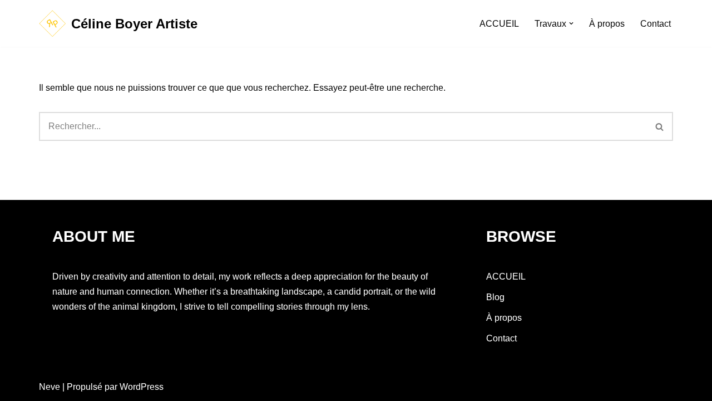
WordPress (142, 387)
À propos (607, 23)
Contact (655, 23)
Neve (49, 387)
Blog (495, 297)
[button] (571, 23)
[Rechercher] (660, 126)
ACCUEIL (499, 23)
